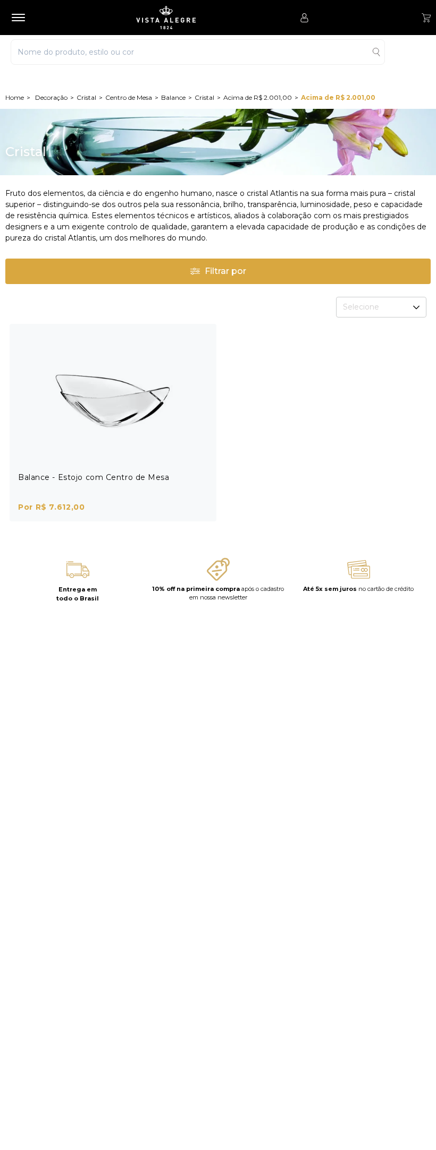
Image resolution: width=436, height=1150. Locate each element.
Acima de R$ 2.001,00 (257, 97)
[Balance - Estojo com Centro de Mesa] (113, 398)
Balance (173, 97)
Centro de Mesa (128, 97)
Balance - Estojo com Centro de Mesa (94, 477)
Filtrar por (225, 271)
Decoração (51, 97)
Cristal (86, 97)
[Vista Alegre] (166, 17)
